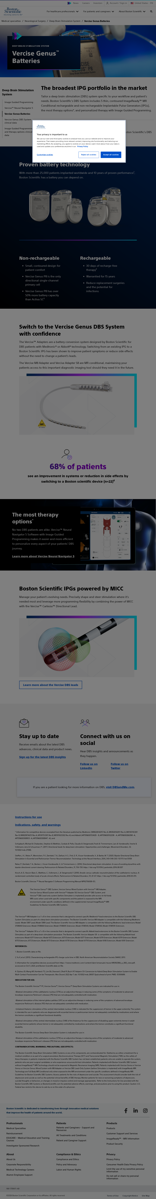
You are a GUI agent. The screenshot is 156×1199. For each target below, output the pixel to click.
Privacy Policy (82, 146)
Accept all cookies (111, 154)
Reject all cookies (88, 154)
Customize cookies (45, 154)
